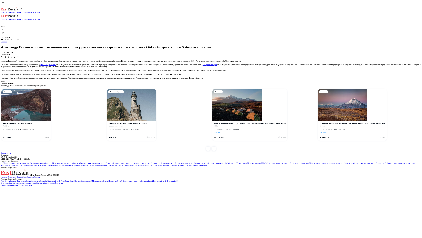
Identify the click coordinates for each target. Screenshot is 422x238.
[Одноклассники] (5, 39)
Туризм (37, 12)
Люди (24, 12)
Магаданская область (100, 181)
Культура (30, 12)
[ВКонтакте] (2, 39)
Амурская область (38, 181)
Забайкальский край (52, 181)
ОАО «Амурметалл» (48, 65)
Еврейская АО (86, 181)
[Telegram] (8, 39)
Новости (4, 12)
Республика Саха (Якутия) (71, 181)
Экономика (12, 12)
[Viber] (14, 39)
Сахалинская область (130, 181)
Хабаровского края (210, 65)
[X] (11, 39)
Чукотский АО (172, 181)
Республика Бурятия (8, 181)
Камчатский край (159, 181)
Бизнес (19, 12)
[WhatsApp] (17, 39)
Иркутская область (24, 181)
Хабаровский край (146, 181)
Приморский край (115, 181)
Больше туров (6, 153)
